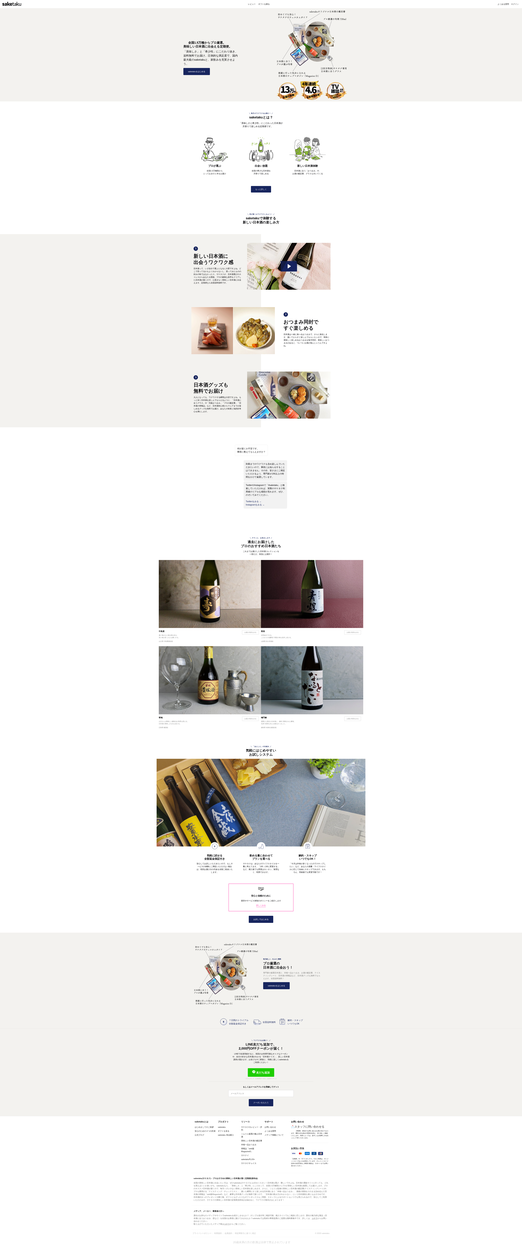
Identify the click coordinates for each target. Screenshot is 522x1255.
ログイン (515, 4)
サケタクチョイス (248, 1163)
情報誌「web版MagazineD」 (247, 1149)
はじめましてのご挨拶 (204, 1127)
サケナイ (245, 1155)
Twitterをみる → (253, 501)
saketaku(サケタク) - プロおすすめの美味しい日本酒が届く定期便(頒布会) (226, 1178)
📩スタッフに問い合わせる (307, 1126)
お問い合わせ (270, 1127)
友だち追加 (262, 1072)
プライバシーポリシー (202, 1233)
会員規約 (228, 1233)
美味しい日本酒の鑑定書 (251, 1141)
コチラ (314, 1218)
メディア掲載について (274, 1135)
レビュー (252, 4)
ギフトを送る (223, 1131)
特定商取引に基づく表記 (245, 1233)
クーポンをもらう (261, 1103)
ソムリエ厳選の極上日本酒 (251, 1135)
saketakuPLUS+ (248, 1159)
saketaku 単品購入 (226, 1135)
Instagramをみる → (255, 505)
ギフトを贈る (264, 4)
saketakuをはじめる (196, 71)
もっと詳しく (261, 189)
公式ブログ (199, 1135)
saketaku (222, 1127)
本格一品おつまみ (248, 1145)
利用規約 (218, 1233)
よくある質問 (503, 4)
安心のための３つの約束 (205, 1131)
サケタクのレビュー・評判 (251, 1128)
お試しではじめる (261, 919)
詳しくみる (261, 905)
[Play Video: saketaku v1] (289, 266)
